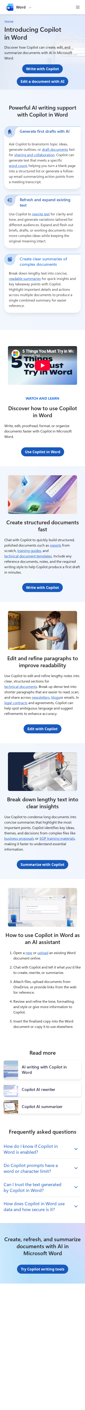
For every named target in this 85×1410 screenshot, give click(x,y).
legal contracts (15, 702)
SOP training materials (57, 838)
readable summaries (25, 278)
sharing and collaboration (34, 154)
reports (55, 545)
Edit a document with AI (42, 81)
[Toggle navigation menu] (77, 7)
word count (18, 165)
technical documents (20, 686)
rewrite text (41, 214)
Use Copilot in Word (42, 451)
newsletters (41, 697)
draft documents (55, 149)
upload (42, 952)
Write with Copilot (42, 68)
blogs (55, 697)
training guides (29, 550)
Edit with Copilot (42, 728)
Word (21, 7)
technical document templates (28, 556)
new (29, 952)
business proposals (19, 838)
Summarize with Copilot (42, 864)
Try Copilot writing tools (42, 1269)
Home (9, 21)
